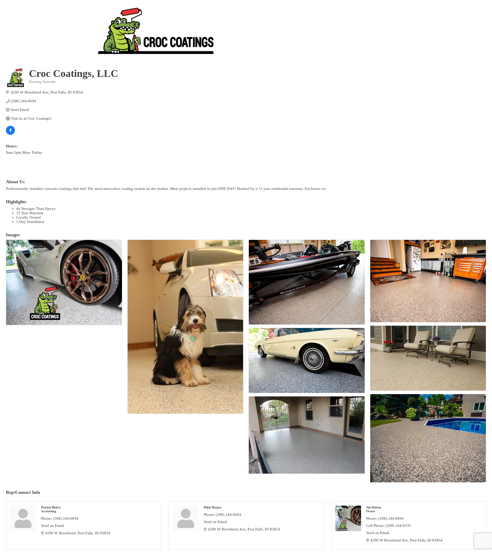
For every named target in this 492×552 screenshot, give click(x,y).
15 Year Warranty (30, 213)
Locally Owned (28, 217)
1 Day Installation (30, 222)
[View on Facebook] (10, 133)
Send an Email (52, 526)
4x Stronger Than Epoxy (36, 209)
